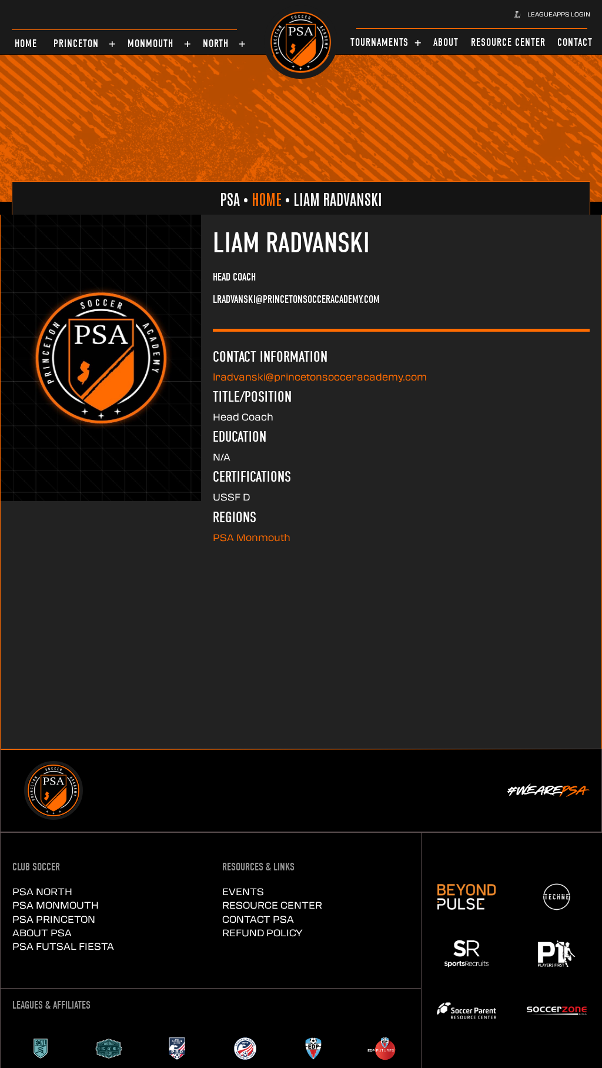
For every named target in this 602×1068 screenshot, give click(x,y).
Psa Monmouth (55, 905)
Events (243, 891)
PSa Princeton (53, 919)
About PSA (42, 932)
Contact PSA (258, 919)
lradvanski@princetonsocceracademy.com (320, 376)
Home (267, 198)
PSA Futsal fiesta (63, 946)
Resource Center (272, 905)
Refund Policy (262, 932)
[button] (552, 14)
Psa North (42, 891)
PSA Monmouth (251, 537)
